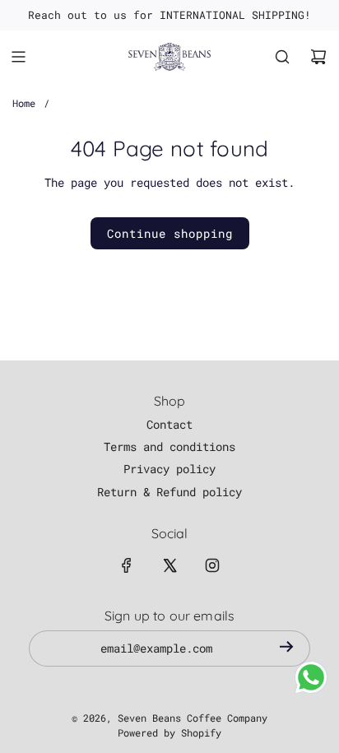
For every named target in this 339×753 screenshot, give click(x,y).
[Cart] (318, 57)
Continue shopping (170, 233)
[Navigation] (18, 57)
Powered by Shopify (169, 732)
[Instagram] (212, 565)
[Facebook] (127, 565)
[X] (169, 565)
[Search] (282, 57)
